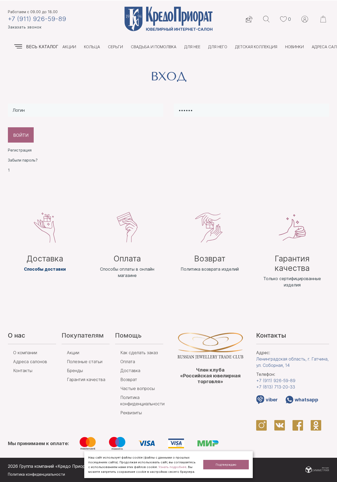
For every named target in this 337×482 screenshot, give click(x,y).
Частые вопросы (137, 388)
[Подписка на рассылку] (249, 19)
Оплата (127, 361)
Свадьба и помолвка (153, 46)
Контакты (22, 370)
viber (272, 399)
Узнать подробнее (172, 467)
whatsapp (306, 399)
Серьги (115, 46)
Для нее (192, 46)
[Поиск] (266, 19)
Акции (69, 46)
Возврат (128, 379)
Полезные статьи (84, 361)
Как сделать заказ (139, 352)
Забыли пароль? (23, 160)
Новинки (294, 46)
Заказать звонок (25, 27)
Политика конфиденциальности (36, 474)
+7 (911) (275, 380)
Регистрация (20, 150)
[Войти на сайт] (304, 19)
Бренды (75, 370)
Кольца (92, 46)
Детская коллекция (256, 46)
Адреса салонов (30, 361)
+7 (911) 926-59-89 (37, 19)
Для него (217, 46)
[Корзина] (324, 19)
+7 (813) (275, 387)
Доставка (130, 370)
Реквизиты (131, 412)
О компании (25, 352)
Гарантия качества (86, 379)
